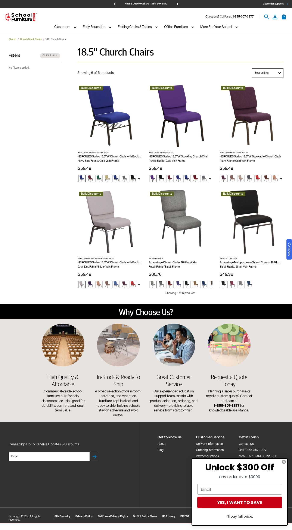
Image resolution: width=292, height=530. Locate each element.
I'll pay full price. (239, 516)
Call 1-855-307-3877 (253, 450)
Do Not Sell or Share (145, 516)
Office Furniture (176, 27)
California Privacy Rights (113, 516)
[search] (266, 17)
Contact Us (246, 444)
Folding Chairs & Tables (135, 27)
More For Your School (216, 27)
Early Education (94, 27)
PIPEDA (185, 516)
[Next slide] (139, 179)
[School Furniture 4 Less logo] (21, 17)
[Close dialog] (284, 462)
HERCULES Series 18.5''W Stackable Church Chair (250, 156)
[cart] (284, 19)
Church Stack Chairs (31, 39)
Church (12, 39)
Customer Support (273, 4)
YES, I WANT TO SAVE (239, 502)
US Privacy (168, 516)
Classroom (62, 27)
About (161, 444)
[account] (275, 17)
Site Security (62, 516)
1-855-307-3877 (243, 17)
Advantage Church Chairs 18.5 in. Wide (172, 262)
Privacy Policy (84, 516)
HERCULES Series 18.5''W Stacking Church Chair (179, 156)
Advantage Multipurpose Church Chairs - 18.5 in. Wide (251, 262)
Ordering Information (210, 450)
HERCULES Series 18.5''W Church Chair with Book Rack (110, 156)
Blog (161, 450)
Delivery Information (209, 444)
